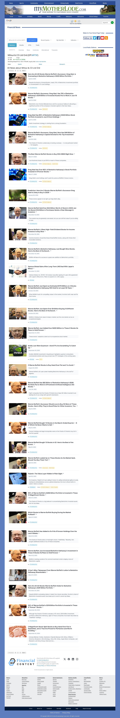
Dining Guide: (72, 678)
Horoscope (56, 683)
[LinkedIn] (73, 662)
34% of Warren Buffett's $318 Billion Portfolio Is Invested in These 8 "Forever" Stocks (52, 606)
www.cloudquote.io (43, 660)
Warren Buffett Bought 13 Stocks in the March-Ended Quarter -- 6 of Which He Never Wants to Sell (52, 424)
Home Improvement (73, 700)
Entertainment (49, 3)
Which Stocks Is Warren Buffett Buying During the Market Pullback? (49, 513)
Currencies (36, 50)
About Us (39, 708)
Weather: (25, 678)
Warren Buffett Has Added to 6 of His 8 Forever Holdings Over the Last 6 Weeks (52, 532)
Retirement (45, 109)
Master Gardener (72, 703)
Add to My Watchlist (41, 61)
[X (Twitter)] (65, 662)
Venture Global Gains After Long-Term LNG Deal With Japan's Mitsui (51, 267)
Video (100, 685)
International (45, 50)
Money (49, 16)
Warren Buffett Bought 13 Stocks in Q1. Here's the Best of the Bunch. (50, 443)
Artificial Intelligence (47, 126)
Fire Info (39, 694)
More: (101, 678)
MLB (23, 689)
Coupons (101, 692)
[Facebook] (69, 662)
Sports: (24, 685)
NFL (23, 687)
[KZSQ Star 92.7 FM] (89, 55)
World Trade (51, 467)
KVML (54, 692)
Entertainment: (58, 678)
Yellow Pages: (102, 694)
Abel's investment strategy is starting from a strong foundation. (48, 123)
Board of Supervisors (104, 687)
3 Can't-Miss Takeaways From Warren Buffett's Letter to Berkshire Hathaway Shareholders (53, 571)
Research (62, 64)
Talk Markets (32, 487)
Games (54, 685)
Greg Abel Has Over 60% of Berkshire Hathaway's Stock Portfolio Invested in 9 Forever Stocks (52, 171)
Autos (85, 683)
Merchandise (87, 681)
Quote (20, 64)
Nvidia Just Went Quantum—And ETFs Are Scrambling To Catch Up (52, 347)
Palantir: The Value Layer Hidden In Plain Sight (46, 474)
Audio (100, 679)
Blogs (38, 685)
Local (11, 16)
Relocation (71, 702)
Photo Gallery (102, 690)
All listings (70, 679)
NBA (23, 690)
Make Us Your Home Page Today (93, 33)
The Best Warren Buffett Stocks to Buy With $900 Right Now (51, 154)
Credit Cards (55, 163)
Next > (23, 70)
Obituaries (80, 16)
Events (39, 679)
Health (39, 683)
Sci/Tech (8, 696)
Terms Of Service (51, 665)
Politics (8, 690)
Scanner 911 (102, 681)
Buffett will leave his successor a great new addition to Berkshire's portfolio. (51, 257)
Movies (55, 679)
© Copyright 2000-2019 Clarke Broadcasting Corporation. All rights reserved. (60, 716)
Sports (22, 3)
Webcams (69, 16)
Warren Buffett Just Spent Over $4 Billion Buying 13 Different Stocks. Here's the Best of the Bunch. (51, 310)
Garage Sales (87, 690)
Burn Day (24, 679)
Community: (41, 678)
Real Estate (79, 3)
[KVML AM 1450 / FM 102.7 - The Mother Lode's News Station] (98, 51)
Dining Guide (65, 3)
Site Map (59, 708)
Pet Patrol (40, 692)
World (39, 16)
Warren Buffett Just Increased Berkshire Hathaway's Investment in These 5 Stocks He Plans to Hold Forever (53, 552)
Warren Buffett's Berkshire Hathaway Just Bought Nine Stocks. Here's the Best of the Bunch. (51, 250)
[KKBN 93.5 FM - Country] (102, 55)
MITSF (35, 55)
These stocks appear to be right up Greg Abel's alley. (45, 199)
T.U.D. (100, 688)
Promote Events (88, 687)
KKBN (54, 696)
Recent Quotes (45, 40)
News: (8, 678)
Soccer (23, 694)
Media (105, 3)
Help (77, 708)
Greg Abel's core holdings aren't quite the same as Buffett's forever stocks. (51, 178)
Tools (37, 45)
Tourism (105, 16)
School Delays (93, 16)
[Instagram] (77, 662)
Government (45, 467)
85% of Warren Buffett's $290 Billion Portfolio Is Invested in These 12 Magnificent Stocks (53, 494)
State (20, 16)
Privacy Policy (40, 665)
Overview (21, 50)
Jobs (85, 679)
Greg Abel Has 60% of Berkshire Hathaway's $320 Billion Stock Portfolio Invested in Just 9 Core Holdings (51, 116)
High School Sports (27, 698)
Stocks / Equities (54, 487)
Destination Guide (42, 688)
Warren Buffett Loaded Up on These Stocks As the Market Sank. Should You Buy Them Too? (52, 459)
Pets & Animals (87, 692)
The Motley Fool (33, 87)
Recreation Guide (41, 690)
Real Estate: (72, 694)
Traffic (58, 16)
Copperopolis (72, 692)
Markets (12, 45)
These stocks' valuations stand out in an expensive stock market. (48, 336)
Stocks (21, 45)
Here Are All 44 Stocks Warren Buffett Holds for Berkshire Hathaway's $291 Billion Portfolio (49, 587)
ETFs (29, 45)
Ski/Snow (24, 683)
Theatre (55, 681)
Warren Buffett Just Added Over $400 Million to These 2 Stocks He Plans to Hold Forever (53, 329)
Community (34, 3)
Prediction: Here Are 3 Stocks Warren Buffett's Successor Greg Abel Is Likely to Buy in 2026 (51, 191)
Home (30, 708)
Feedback (49, 708)
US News (29, 16)
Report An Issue (87, 708)
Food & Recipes (57, 687)
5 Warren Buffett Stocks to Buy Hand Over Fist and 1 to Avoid (51, 365)
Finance (70, 698)
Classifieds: (87, 678)
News (11, 3)
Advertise (68, 708)
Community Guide (41, 687)
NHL (23, 692)
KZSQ (54, 694)
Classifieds (92, 3)
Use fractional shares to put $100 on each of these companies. (48, 160)
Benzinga (32, 280)
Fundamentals (72, 696)
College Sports (26, 696)
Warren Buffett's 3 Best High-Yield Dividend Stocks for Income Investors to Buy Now (51, 230)
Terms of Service (55, 713)
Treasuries (55, 50)
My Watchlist (60, 40)
